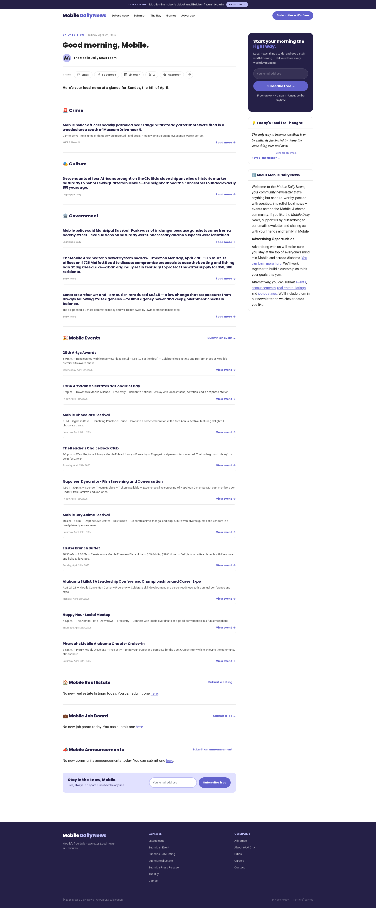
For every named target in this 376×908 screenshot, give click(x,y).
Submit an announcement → (214, 749)
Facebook (109, 74)
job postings (267, 293)
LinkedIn (134, 74)
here (154, 693)
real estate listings (291, 288)
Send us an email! (286, 152)
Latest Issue (120, 15)
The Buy (155, 15)
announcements (264, 288)
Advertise (188, 15)
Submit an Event (159, 847)
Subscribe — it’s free (293, 15)
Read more (224, 142)
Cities (238, 854)
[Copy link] (189, 74)
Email (85, 74)
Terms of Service (303, 899)
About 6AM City (244, 847)
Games (171, 15)
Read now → (237, 4)
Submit (140, 15)
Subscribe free (214, 782)
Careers (239, 860)
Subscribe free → (281, 86)
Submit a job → (224, 716)
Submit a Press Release (164, 867)
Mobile (84, 15)
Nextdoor (174, 74)
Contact (239, 867)
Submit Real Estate (161, 860)
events (301, 282)
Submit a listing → (222, 682)
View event (224, 370)
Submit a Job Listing (162, 854)
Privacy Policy (280, 899)
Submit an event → (221, 338)
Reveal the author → (266, 158)
